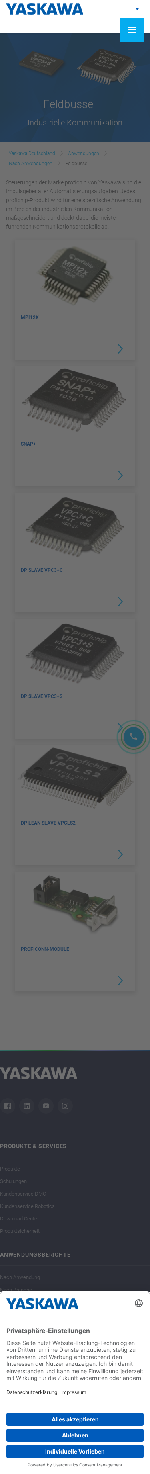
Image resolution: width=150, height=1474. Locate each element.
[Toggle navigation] (132, 30)
